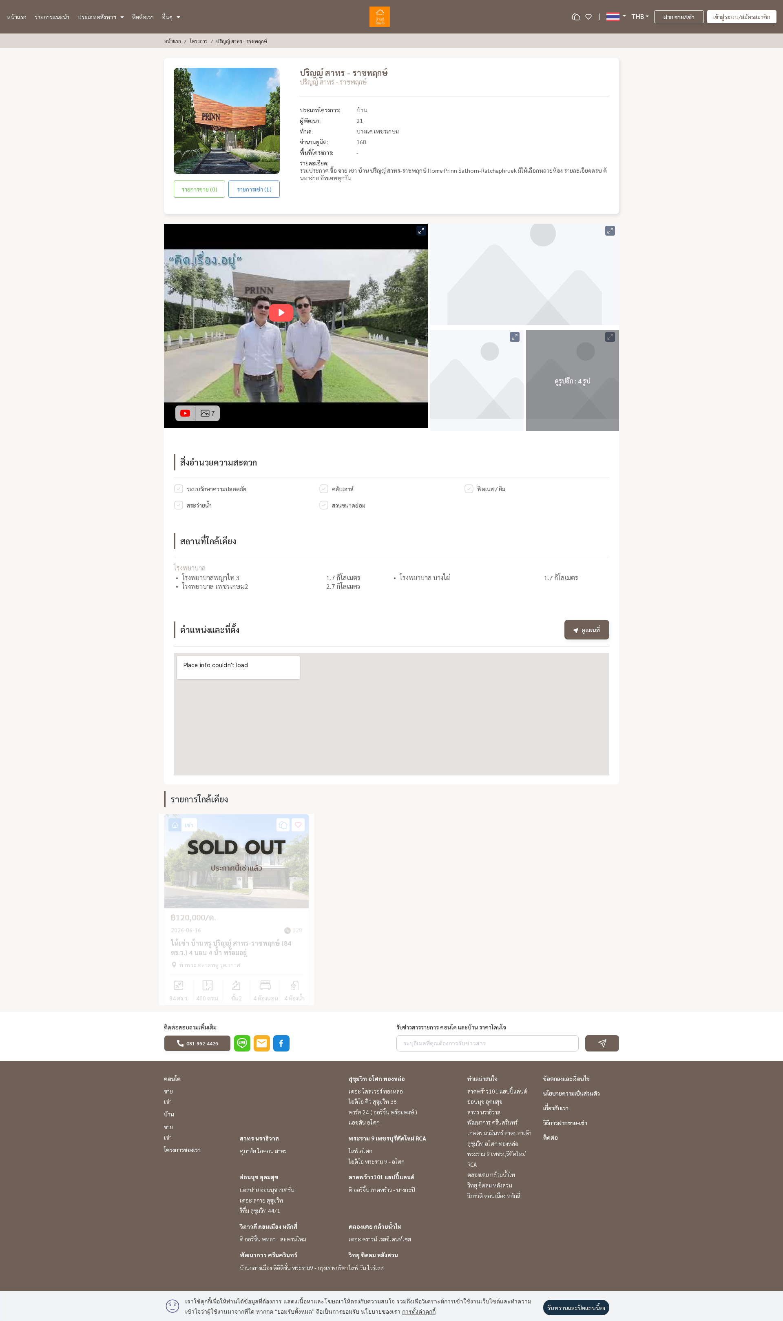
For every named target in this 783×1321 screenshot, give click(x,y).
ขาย (168, 1091)
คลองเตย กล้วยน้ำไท (375, 1226)
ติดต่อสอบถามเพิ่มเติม (190, 1027)
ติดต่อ (550, 1137)
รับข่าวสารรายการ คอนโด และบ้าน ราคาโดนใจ (451, 1027)
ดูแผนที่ (591, 629)
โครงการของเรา (182, 1149)
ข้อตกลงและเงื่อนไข (566, 1078)
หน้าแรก (17, 16)
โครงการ (199, 41)
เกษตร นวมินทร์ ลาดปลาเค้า (499, 1132)
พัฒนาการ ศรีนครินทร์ (268, 1255)
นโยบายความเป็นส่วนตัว (571, 1093)
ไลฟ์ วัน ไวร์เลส (366, 1267)
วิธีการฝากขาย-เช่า (565, 1122)
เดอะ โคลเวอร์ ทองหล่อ (376, 1091)
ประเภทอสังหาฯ (96, 16)
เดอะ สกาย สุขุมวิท (261, 1200)
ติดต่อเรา (143, 16)
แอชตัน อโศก (364, 1122)
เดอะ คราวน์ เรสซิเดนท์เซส (380, 1239)
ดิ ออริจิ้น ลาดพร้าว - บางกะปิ (382, 1189)
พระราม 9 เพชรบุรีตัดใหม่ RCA (387, 1138)
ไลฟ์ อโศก (360, 1150)
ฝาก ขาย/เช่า (679, 16)
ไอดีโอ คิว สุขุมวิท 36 (373, 1101)
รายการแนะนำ (52, 16)
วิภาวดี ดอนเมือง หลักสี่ (268, 1226)
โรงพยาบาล (190, 568)
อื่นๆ (167, 16)
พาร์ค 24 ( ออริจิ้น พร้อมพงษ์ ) (383, 1112)
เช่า (168, 1101)
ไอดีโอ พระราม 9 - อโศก (377, 1161)
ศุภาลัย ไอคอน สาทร (263, 1150)
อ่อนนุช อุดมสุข (259, 1177)
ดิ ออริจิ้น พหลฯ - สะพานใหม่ (273, 1239)
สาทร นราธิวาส (259, 1138)
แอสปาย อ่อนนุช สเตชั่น (267, 1189)
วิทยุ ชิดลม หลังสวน (373, 1255)
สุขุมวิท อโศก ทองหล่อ (377, 1078)
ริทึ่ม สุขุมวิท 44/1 (260, 1210)
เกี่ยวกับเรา (555, 1108)
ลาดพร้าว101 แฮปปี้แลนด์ (381, 1177)
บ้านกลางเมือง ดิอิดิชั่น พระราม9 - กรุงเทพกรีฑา (294, 1267)
